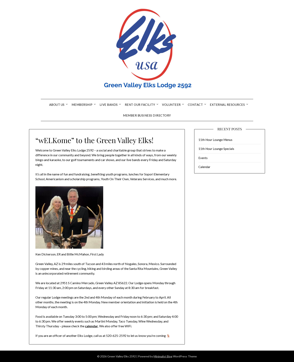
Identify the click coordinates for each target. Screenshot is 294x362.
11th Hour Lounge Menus (215, 139)
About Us (57, 104)
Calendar (204, 167)
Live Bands (109, 104)
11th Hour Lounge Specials (216, 148)
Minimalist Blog (163, 356)
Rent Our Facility (140, 104)
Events (203, 158)
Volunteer (171, 104)
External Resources (227, 104)
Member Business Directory (147, 115)
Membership (82, 104)
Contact (195, 104)
